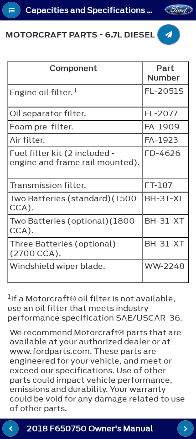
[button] (11, 10)
